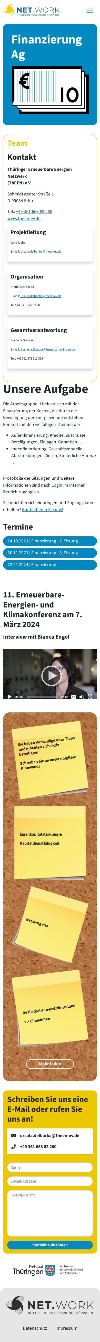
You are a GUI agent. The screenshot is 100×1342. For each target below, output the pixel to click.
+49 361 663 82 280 (34, 211)
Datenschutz (35, 1328)
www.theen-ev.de (24, 218)
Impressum (66, 1328)
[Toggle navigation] (89, 10)
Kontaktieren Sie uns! (42, 509)
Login (57, 485)
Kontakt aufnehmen (50, 1245)
